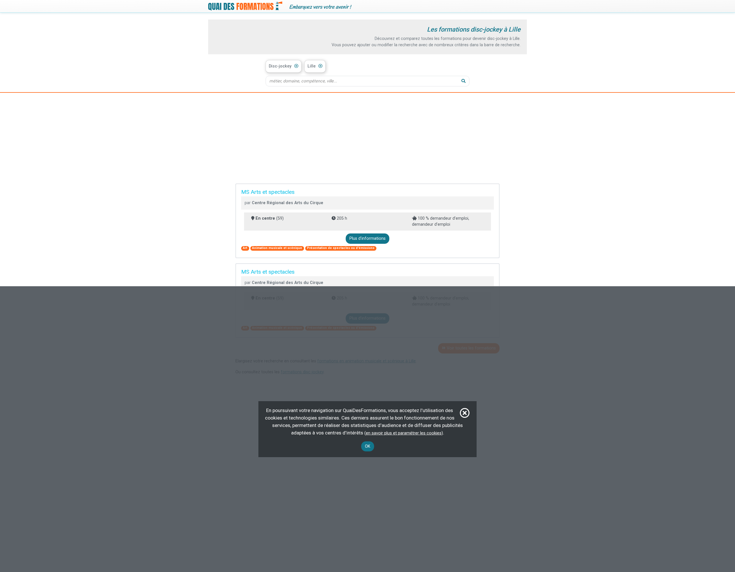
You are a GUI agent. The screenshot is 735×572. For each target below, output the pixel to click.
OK (367, 446)
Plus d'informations (367, 238)
